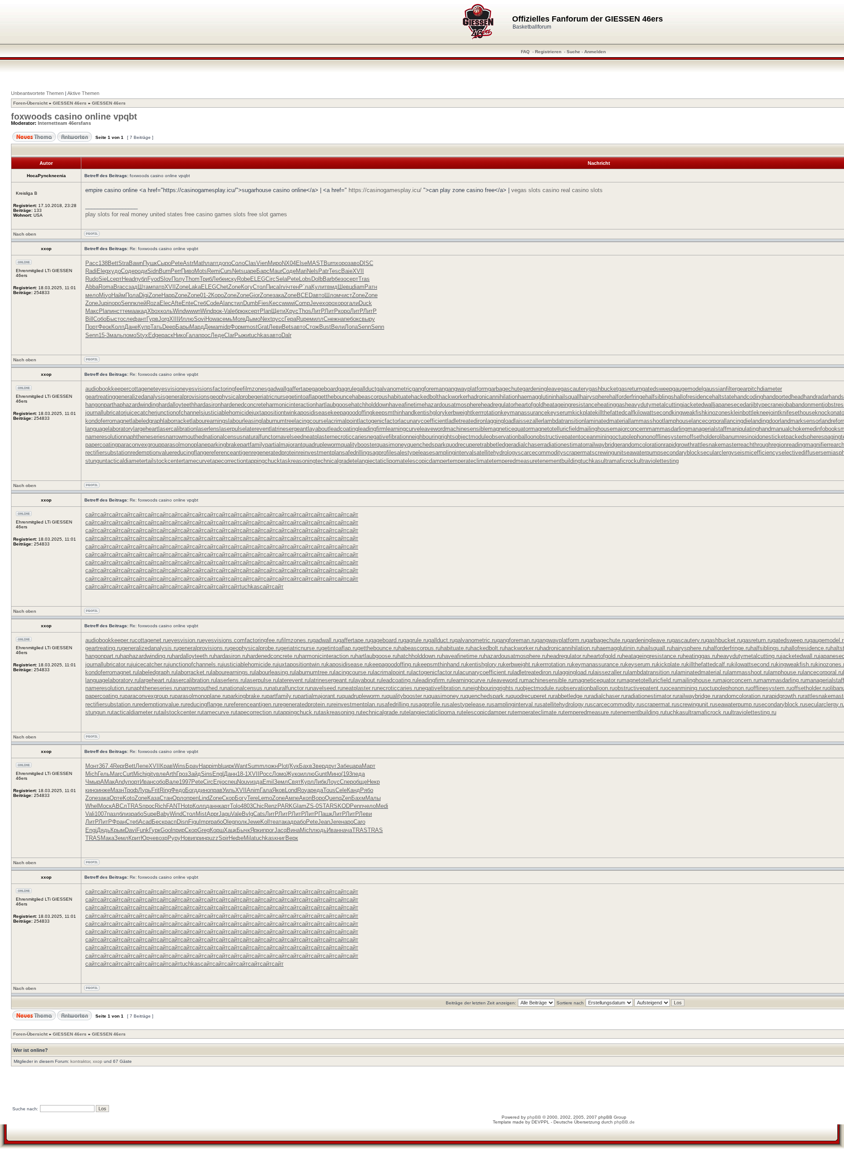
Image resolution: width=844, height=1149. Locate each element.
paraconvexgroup (139, 444)
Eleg (102, 271)
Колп (117, 327)
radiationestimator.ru (651, 696)
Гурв (152, 319)
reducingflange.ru (207, 704)
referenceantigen (230, 452)
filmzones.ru (297, 640)
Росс (265, 774)
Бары (182, 327)
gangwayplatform (466, 388)
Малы (373, 798)
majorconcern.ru (737, 680)
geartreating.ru (103, 648)
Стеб (199, 303)
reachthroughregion (762, 444)
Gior (254, 295)
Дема (211, 327)
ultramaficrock (619, 461)
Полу (178, 279)
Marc (116, 774)
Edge (154, 335)
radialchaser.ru (607, 696)
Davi (130, 830)
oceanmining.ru (684, 688)
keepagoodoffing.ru (393, 664)
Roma (105, 287)
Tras (364, 279)
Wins (179, 766)
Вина (293, 830)
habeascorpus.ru (419, 648)
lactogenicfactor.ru (434, 672)
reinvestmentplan (320, 452)
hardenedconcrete (243, 404)
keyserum (559, 412)
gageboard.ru (386, 640)
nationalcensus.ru (246, 688)
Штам (145, 287)
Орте (116, 798)
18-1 (242, 774)
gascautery (574, 388)
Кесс (275, 303)
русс (278, 319)
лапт (212, 263)
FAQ (525, 51)
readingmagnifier (808, 444)
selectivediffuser (799, 452)
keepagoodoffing (351, 412)
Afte (176, 303)
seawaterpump (641, 452)
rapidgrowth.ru (785, 696)
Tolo (235, 806)
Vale (229, 311)
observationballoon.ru (587, 688)
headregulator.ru (567, 656)
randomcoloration (642, 444)
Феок (104, 327)
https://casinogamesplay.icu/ (385, 190)
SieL (104, 279)
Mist (201, 814)
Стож (312, 327)
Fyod (153, 279)
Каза (153, 798)
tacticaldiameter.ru (135, 712)
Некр (373, 781)
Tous (329, 790)
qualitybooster (358, 444)
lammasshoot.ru (748, 672)
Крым (117, 830)
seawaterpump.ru (736, 704)
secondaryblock (680, 452)
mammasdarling (667, 428)
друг (331, 766)
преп (192, 798)
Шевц (345, 287)
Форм (237, 327)
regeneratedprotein (274, 452)
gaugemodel (687, 388)
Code (212, 303)
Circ (271, 279)
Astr (188, 263)
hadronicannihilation (493, 396)
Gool (166, 830)
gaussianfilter (720, 388)
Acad (145, 821)
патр (158, 287)
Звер (318, 766)
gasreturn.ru (757, 640)
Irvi (283, 287)
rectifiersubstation (108, 452)
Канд (353, 790)
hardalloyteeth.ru (193, 656)
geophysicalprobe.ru (254, 648)
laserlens (207, 428)
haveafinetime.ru (463, 656)
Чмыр (92, 781)
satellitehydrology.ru (564, 704)
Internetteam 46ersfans (64, 123)
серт (116, 279)
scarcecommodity (540, 452)
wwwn (193, 311)
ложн (271, 766)
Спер (346, 781)
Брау (192, 766)
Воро (318, 798)
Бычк (243, 830)
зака (278, 295)
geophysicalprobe (232, 396)
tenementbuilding (559, 461)
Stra (123, 263)
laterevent (257, 428)
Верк (291, 838)
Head (128, 279)
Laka (195, 287)
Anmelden (595, 51)
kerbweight (458, 412)
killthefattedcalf (614, 412)
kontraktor (80, 1061)
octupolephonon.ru (727, 688)
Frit (155, 790)
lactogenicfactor (379, 421)
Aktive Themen (83, 93)
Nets (238, 271)
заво (354, 263)
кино (91, 790)
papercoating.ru (104, 696)
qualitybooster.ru (407, 696)
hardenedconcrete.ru (273, 656)
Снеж (331, 319)
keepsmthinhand (393, 412)
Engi (91, 830)
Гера (290, 319)
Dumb (250, 303)
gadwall (276, 388)
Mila (249, 838)
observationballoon (512, 436)
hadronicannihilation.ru (568, 648)
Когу (247, 287)
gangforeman (428, 388)
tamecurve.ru (219, 712)
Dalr (286, 335)
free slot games (267, 214)
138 (103, 263)
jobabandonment (802, 404)
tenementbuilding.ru (640, 712)
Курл (307, 781)
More (239, 319)
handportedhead (783, 396)
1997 (185, 781)
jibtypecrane (766, 404)
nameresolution (104, 436)
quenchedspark (426, 444)
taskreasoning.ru (340, 712)
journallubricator (105, 412)
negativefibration (388, 436)
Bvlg (247, 814)
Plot (283, 766)
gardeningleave (541, 388)
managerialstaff (707, 428)
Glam (299, 806)
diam (358, 287)
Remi (213, 271)
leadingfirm (372, 428)
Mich (91, 774)
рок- (218, 311)
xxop (97, 1061)
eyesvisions (197, 388)
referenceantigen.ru (253, 704)
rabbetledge (496, 444)
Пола (132, 295)
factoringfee (228, 388)
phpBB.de (624, 1122)
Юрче (148, 838)
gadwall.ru (325, 640)
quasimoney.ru (446, 696)
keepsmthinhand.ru (442, 664)
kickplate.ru (671, 664)
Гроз (182, 774)
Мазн (117, 790)
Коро (217, 295)
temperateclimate (470, 461)
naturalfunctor (260, 436)
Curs (226, 271)
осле (126, 319)
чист (346, 295)
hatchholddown (370, 404)
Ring (165, 790)
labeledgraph (147, 421)
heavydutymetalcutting (654, 404)
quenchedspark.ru (487, 696)
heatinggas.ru (700, 656)
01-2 (205, 295)
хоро (341, 263)
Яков (278, 790)
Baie (347, 271)
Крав (166, 766)
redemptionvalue (151, 452)
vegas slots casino (535, 190)
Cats (259, 814)
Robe (243, 279)
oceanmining (596, 436)
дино (203, 790)
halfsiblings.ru (768, 648)
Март (368, 766)
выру (368, 319)
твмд (331, 287)
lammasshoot (646, 421)
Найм (118, 295)
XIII (173, 319)
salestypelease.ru (469, 704)
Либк (320, 781)
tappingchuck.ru (298, 712)
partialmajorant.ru (320, 696)
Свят (294, 781)
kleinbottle (744, 412)
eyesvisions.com (223, 640)
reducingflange (190, 452)
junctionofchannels (180, 412)
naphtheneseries (145, 436)
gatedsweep (657, 388)
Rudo (91, 279)
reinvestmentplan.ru (356, 704)
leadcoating (343, 428)
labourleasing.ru (275, 672)
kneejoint (768, 412)
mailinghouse (596, 428)
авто (318, 295)
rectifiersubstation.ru (111, 704)
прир (178, 830)
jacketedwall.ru (800, 656)
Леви (275, 327)
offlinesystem (669, 436)
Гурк (154, 830)
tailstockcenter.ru (180, 712)
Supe (149, 814)
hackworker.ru (522, 648)
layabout (318, 428)
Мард (196, 327)
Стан (166, 798)
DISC (366, 263)
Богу (241, 798)
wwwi (288, 303)
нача (346, 830)
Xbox (153, 311)
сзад (131, 287)
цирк (228, 766)
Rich (160, 806)
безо (340, 279)
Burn (329, 263)
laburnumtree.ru (314, 672)
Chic (258, 806)
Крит (134, 838)
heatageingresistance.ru (652, 656)
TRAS (134, 806)
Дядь (103, 830)
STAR (326, 806)
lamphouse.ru (785, 672)
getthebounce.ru (377, 648)
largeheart (145, 428)
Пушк (150, 263)
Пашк (325, 814)
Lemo (265, 798)
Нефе (236, 838)
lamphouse (677, 421)
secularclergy (717, 452)
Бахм (358, 798)
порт (134, 781)
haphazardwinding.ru (146, 656)
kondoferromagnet (108, 421)
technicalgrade (334, 461)
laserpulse (232, 428)
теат (275, 821)
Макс (92, 311)
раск (167, 335)
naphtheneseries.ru (155, 688)
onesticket (772, 436)
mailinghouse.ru (697, 680)
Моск (105, 806)
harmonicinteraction (291, 404)
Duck (365, 303)
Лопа (351, 327)
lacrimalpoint (343, 421)
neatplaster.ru (359, 688)
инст (116, 311)
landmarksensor (800, 421)
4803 (246, 806)
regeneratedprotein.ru (304, 704)
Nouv (243, 781)
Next (266, 319)
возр (161, 838)
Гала (192, 335)
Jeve (316, 303)
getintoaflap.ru (339, 648)
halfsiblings (659, 396)
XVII (358, 271)
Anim (253, 790)
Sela (281, 279)
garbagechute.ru (606, 640)
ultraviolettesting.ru (752, 712)
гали (353, 303)
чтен (293, 287)
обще (360, 781)
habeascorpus (370, 396)
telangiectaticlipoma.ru (433, 712)
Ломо (279, 774)
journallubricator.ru (108, 664)
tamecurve (196, 461)
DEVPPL (540, 1122)
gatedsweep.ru (790, 640)
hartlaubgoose (333, 404)
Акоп (305, 798)
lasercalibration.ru (193, 680)
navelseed (290, 436)
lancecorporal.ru (823, 672)
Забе (343, 766)
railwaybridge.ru (697, 696)
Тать (156, 327)
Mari (301, 271)
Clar (229, 335)
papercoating (101, 444)
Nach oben (24, 234)
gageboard (325, 388)
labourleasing (245, 421)
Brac (119, 287)
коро (344, 311)
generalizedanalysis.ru (150, 648)
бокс (356, 319)
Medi (382, 806)
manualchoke (788, 428)
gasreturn (630, 388)
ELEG (258, 279)
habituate (399, 396)
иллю (307, 774)
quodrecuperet (464, 444)
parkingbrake (223, 444)
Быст (113, 319)
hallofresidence (693, 396)
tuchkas (259, 335)
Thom (192, 279)
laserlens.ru (230, 680)
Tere (252, 798)
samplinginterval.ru (515, 704)
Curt (128, 774)
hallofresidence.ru (808, 648)
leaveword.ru (508, 680)
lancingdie (738, 421)
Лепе (142, 766)
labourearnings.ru (233, 672)
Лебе (218, 279)
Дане (131, 327)
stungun (95, 461)
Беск (158, 821)
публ (141, 279)
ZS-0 (312, 806)
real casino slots (582, 190)
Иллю (186, 319)
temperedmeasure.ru (589, 712)
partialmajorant (283, 444)
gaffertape (299, 388)
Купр (144, 327)
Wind (179, 311)
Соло (238, 263)
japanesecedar (732, 404)
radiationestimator (564, 444)
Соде (128, 271)
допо (224, 263)
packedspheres (805, 436)
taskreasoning (298, 461)
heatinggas (611, 404)
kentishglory (429, 412)
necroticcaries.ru (398, 688)
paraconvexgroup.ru (149, 696)
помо (129, 335)
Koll (265, 821)
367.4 (106, 766)
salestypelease (413, 452)
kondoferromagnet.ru (111, 672)
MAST (315, 263)
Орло (179, 798)
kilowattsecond (653, 412)
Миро (275, 263)
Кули (317, 287)
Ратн (370, 287)
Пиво (187, 271)
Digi (144, 295)
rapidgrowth (678, 444)
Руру (174, 838)
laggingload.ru (575, 672)
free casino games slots (215, 214)
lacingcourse (311, 421)
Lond (291, 790)
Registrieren (548, 51)
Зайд (194, 774)
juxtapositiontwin (273, 412)
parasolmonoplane (184, 444)
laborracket (177, 421)
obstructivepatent (558, 436)
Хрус (291, 311)
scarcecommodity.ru (615, 704)
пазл (113, 814)
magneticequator (509, 428)
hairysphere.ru (690, 648)
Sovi (199, 319)
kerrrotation (486, 412)
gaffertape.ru (354, 640)
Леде (217, 335)
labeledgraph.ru (157, 672)
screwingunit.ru (696, 704)
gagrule (347, 388)
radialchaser (526, 444)
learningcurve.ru (471, 680)
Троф (131, 790)
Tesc (335, 271)
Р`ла (305, 287)
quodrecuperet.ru (531, 696)
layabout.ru (367, 680)
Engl (218, 774)
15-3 (103, 335)
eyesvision (168, 388)
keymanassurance (524, 412)
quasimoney (391, 444)
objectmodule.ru (540, 688)
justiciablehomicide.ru (249, 664)
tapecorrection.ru (257, 712)
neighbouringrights (432, 436)
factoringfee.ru (263, 640)
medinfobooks (822, 428)
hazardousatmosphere (453, 404)
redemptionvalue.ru (161, 704)
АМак (107, 781)
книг (279, 838)
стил (237, 303)
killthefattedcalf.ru (708, 664)
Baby (163, 814)
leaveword (432, 428)
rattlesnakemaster (715, 444)
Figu (193, 821)
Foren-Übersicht (30, 103)
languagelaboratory (109, 428)
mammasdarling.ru (781, 680)
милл (316, 319)
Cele (341, 790)
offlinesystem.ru (770, 688)
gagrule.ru (415, 640)
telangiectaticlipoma (378, 461)
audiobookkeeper (106, 388)
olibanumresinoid (738, 436)
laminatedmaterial (607, 421)
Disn (182, 821)
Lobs (305, 279)
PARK (285, 806)
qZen (344, 798)
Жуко (293, 774)
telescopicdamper (425, 461)
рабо (137, 814)
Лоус (333, 781)
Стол (259, 287)
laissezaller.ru (610, 672)
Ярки (256, 830)
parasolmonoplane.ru (201, 696)
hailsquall (568, 396)
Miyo (105, 295)
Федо (178, 790)
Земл (281, 781)
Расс (91, 263)
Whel (91, 806)
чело (369, 806)
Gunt (321, 774)
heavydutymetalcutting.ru (749, 656)
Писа (272, 287)
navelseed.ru (326, 688)
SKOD (342, 806)
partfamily (252, 444)
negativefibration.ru (443, 688)
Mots (200, 271)
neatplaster (317, 436)
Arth (171, 774)
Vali (90, 814)
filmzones (255, 388)
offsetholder (702, 436)
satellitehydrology (495, 452)
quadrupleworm (321, 444)
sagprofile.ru (431, 704)
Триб (206, 279)
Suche (573, 51)
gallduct (366, 388)
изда (256, 781)
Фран (119, 821)
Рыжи (241, 335)
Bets (288, 327)
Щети (278, 311)
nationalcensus (223, 436)
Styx (142, 335)
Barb (329, 279)
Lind (204, 798)
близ (125, 814)
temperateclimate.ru (538, 712)
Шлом (332, 295)
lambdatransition (564, 421)
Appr (212, 814)
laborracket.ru (193, 672)
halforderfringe (627, 396)
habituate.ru (455, 648)
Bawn (136, 263)
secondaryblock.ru (781, 704)
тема (128, 311)
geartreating (100, 396)
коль (166, 311)
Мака (107, 838)
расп (170, 821)
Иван (146, 781)
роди (141, 271)
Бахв (305, 766)
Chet (222, 287)
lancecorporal (708, 421)
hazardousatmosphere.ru (515, 656)
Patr (323, 271)
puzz (212, 838)
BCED (305, 295)
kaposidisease (312, 412)
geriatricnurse (271, 396)
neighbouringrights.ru (493, 688)
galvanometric (394, 388)
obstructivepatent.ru (640, 688)
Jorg (163, 319)
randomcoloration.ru (742, 696)
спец (231, 781)
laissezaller (528, 421)
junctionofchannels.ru (195, 664)
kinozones (718, 412)
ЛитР (317, 311)
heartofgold (529, 404)
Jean (324, 821)
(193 (346, 774)
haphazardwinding (136, 404)
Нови (187, 838)
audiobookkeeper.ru (110, 640)
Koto (129, 798)
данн (212, 806)
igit (149, 774)
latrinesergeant (289, 428)
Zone (182, 287)
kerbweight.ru (520, 664)
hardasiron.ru (230, 656)
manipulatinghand (749, 428)
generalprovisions (187, 396)
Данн (230, 774)
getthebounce (335, 396)
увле (159, 774)
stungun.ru (98, 712)
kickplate (583, 412)
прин (200, 838)
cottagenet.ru (151, 640)
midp (224, 327)
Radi (91, 271)
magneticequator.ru (597, 680)
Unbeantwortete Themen (37, 93)
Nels (312, 271)
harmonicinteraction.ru (327, 656)
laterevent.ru (293, 680)
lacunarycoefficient (423, 421)
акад (141, 311)
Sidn (153, 271)
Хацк (230, 830)
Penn (356, 806)
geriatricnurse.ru (300, 648)
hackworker (453, 396)
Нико (179, 335)
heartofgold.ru (604, 656)
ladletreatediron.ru (535, 672)
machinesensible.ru (548, 680)
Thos (304, 311)
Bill (89, 319)
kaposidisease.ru (347, 664)
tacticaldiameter (126, 461)
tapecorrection (228, 461)
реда (316, 790)
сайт (91, 514)
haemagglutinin (537, 396)
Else (301, 263)
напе (344, 319)
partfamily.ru (282, 696)
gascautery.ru (689, 640)
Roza (153, 303)
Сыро (164, 263)
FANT (173, 806)
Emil (268, 781)
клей (140, 303)
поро (115, 303)
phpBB (534, 1117)
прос (204, 335)
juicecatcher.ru (149, 664)
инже (103, 790)
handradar (816, 396)
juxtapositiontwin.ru (301, 664)
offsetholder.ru (809, 688)
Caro (359, 821)
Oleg (229, 821)
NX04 (289, 263)
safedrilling (355, 452)
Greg (203, 830)
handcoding (748, 396)
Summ (255, 766)
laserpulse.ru (261, 680)
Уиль (228, 790)
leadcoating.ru (399, 680)
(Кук (293, 766)
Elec (165, 303)
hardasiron (207, 404)
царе (250, 271)
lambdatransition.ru (652, 672)
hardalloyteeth (176, 404)
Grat (263, 327)
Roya (303, 790)
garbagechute (505, 388)
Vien (262, 263)
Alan (225, 303)
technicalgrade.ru (382, 712)
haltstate (723, 396)
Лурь (144, 790)
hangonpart (99, 404)
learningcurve (403, 428)
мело (92, 295)
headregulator (498, 404)
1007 (101, 814)
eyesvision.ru (185, 640)
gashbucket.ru (724, 640)
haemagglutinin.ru (619, 648)
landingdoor (765, 421)
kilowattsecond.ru (753, 664)
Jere (335, 821)
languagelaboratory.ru (112, 680)
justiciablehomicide (228, 412)
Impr (205, 821)
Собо (99, 319)
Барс (262, 271)
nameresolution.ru (108, 688)
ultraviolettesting (658, 461)
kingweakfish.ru (795, 664)
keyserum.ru (641, 664)
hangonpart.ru (102, 656)
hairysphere (594, 396)
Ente (187, 303)
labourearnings (209, 421)
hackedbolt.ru (487, 648)
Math (199, 263)
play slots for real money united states (134, 214)
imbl (217, 766)
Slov (165, 279)
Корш (217, 830)
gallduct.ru (441, 640)
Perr (176, 271)
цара (355, 766)
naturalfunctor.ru (289, 688)
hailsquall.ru (656, 648)
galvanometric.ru (476, 640)
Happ (168, 295)
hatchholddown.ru (419, 656)
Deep (168, 327)
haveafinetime (407, 404)
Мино (334, 774)
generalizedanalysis (140, 396)
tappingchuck (263, 461)
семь (226, 319)
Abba (91, 287)
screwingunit (607, 452)
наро (347, 821)
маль (116, 335)
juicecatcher (140, 412)
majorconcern (630, 428)
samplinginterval (452, 452)
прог (268, 830)
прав (216, 790)
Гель (104, 774)
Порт (91, 327)
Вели (338, 327)
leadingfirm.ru (434, 680)
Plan (104, 311)
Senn (127, 303)
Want (240, 766)
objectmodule (472, 436)
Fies (263, 303)
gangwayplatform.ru (561, 640)
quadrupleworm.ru (364, 696)
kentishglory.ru (484, 664)
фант (139, 319)
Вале (172, 781)
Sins (206, 774)
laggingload (500, 421)
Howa (212, 319)
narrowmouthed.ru (201, 688)
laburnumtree (278, 421)
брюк (241, 311)
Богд (191, 790)
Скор (228, 798)
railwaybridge (603, 444)
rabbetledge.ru (571, 696)
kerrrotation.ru (554, 664)
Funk (142, 830)
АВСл (119, 806)
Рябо (366, 790)
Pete (177, 263)
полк (241, 821)
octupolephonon (632, 436)
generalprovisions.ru (203, 648)
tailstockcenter (164, 461)
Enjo (219, 781)
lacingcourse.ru (353, 672)
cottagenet (141, 388)
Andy (121, 781)
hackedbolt (425, 396)
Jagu (224, 814)
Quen (331, 798)
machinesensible (466, 428)
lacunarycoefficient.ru (485, 672)
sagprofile (381, 452)
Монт (92, 766)
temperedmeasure (515, 461)
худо (114, 271)
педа (358, 774)
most (251, 327)
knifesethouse (797, 412)
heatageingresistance (570, 404)
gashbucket (603, 388)
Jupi (103, 303)
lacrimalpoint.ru (392, 672)
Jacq (280, 830)
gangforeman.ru (516, 640)
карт (224, 806)
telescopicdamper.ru (487, 712)
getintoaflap (303, 396)
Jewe (253, 821)
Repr (119, 766)
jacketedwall (698, 404)
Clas (250, 263)
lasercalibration (177, 428)
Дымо (252, 319)
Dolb (317, 279)
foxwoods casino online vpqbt (74, 116)
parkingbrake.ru (246, 696)
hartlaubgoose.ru (376, 656)
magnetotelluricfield (554, 428)
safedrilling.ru (398, 704)
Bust (325, 327)
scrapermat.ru (659, 704)
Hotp (187, 806)
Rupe (302, 319)
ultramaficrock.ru (706, 712)
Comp (302, 303)
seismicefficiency (756, 452)
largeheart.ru (155, 680)
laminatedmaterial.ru (702, 672)
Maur (275, 271)
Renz (270, 806)
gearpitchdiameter (759, 388)
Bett (113, 263)
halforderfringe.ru (729, 648)
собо (159, 781)
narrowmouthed (185, 436)
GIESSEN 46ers (70, 103)
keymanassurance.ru (598, 664)
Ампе (292, 798)
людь (319, 830)
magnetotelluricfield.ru (649, 680)
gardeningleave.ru (649, 640)
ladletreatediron (466, 421)
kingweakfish (688, 412)
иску (231, 279)
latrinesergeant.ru (331, 680)
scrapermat (577, 452)
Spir (223, 838)
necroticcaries (349, 436)
